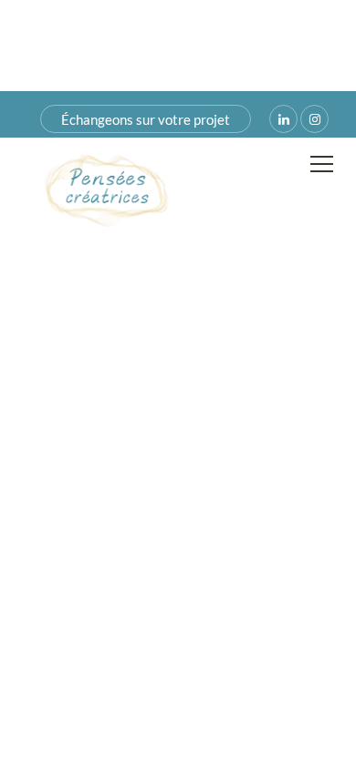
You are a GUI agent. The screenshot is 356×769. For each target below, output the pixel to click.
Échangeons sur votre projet (145, 119)
